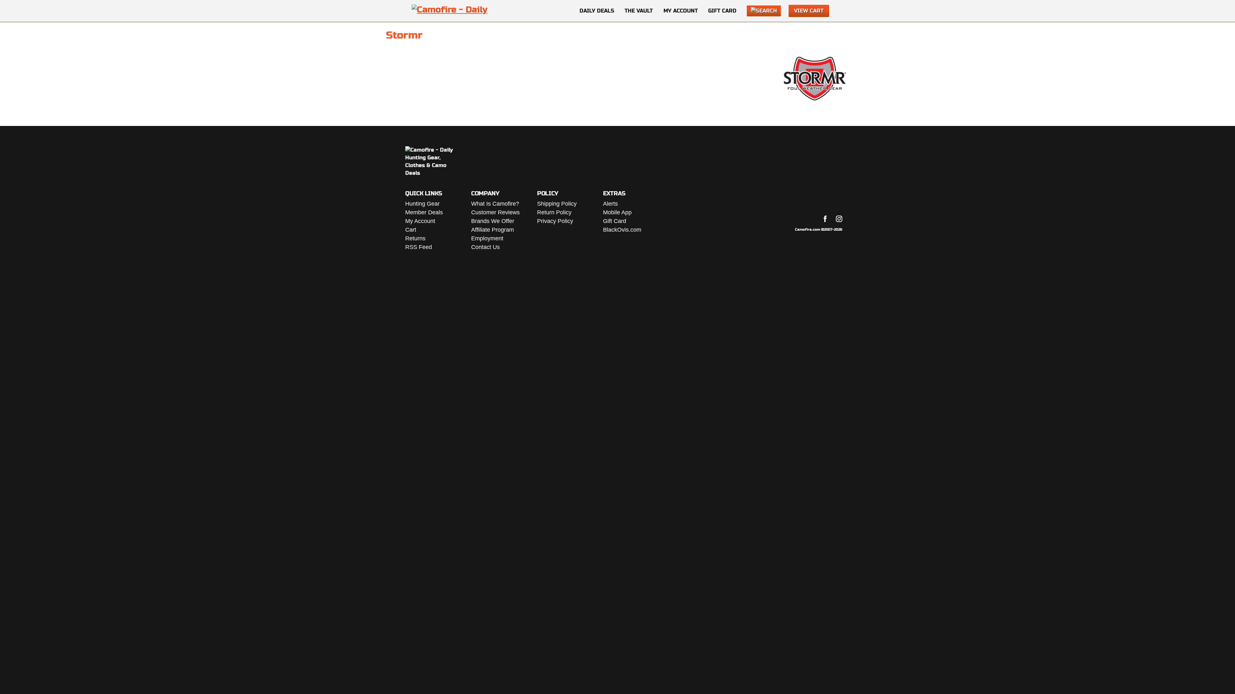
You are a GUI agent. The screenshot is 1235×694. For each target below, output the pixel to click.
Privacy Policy (555, 221)
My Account (680, 11)
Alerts (610, 203)
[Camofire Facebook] (825, 219)
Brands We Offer (492, 221)
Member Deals (424, 212)
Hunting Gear (422, 203)
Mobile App (617, 212)
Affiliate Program (492, 230)
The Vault (639, 11)
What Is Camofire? (495, 203)
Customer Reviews (495, 212)
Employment (487, 238)
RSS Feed (418, 247)
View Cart (809, 11)
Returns (415, 238)
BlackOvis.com (622, 230)
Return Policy (554, 212)
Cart (410, 230)
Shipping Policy (557, 203)
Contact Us (485, 247)
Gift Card (722, 11)
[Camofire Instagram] (839, 219)
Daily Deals (597, 11)
